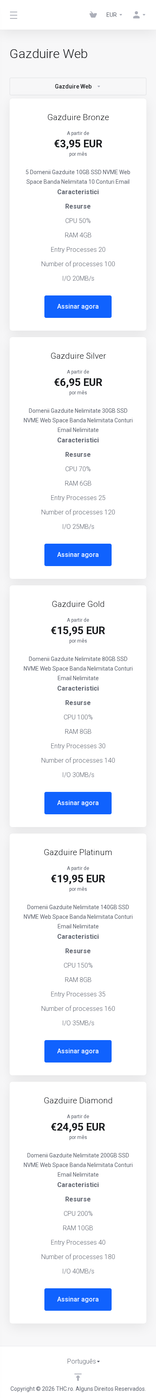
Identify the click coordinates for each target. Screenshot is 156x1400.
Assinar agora (78, 306)
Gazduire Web (73, 86)
